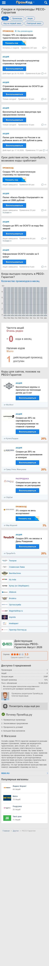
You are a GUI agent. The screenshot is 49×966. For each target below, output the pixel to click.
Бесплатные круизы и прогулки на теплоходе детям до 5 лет (28, 390)
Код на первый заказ (12, 23)
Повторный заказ (34, 23)
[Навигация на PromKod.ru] (4, 2)
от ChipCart (8, 497)
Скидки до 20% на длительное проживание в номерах (29, 454)
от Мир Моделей (10, 525)
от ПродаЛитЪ (9, 553)
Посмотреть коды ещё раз (24, 706)
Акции (30, 18)
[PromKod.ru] (25, 2)
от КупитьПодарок (11, 439)
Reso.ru (5, 773)
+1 (45, 73)
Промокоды (17, 18)
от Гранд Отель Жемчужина (15, 469)
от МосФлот (8, 405)
